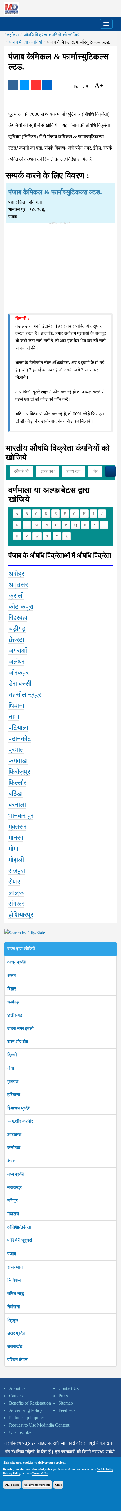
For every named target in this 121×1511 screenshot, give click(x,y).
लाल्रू (16, 892)
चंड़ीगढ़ (17, 628)
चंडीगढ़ (13, 1002)
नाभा (13, 716)
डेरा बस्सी (19, 683)
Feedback (67, 1410)
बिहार (11, 988)
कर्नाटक (13, 1147)
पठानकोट (19, 738)
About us (17, 1388)
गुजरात (12, 1081)
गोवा (10, 1068)
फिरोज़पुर (19, 771)
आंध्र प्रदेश (16, 962)
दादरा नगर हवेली (20, 1028)
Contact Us (69, 1388)
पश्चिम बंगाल (17, 1359)
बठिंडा (15, 793)
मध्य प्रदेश (15, 1174)
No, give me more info (37, 1484)
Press (63, 1395)
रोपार (14, 881)
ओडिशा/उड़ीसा (19, 1227)
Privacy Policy (11, 1473)
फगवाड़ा (18, 760)
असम (11, 975)
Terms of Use (40, 1473)
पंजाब (11, 1253)
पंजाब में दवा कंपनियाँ (25, 42)
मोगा (13, 849)
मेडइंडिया (11, 34)
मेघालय (13, 1213)
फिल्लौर (17, 782)
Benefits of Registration (30, 1403)
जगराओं (17, 650)
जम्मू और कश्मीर (20, 1121)
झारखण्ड (14, 1134)
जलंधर (16, 661)
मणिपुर (12, 1200)
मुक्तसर (17, 826)
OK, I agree (12, 1484)
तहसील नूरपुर (24, 694)
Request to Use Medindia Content (39, 1425)
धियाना (16, 705)
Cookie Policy (105, 1469)
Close (58, 1484)
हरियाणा (13, 1094)
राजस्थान (15, 1267)
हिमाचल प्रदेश (18, 1107)
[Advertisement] (60, 264)
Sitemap (66, 1403)
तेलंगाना (13, 1306)
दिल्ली (12, 1054)
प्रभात (16, 749)
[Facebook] (13, 85)
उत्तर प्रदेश (16, 1333)
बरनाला (17, 804)
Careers (16, 1395)
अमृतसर (18, 584)
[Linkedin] (47, 85)
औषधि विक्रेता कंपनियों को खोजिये (51, 34)
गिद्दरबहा (17, 617)
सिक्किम (14, 1280)
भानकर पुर (20, 815)
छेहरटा (16, 639)
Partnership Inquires (26, 1417)
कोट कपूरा (20, 606)
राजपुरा (16, 870)
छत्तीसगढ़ (14, 1015)
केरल (11, 1160)
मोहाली (16, 860)
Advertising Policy (25, 1410)
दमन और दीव (17, 1041)
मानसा (15, 837)
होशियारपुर (20, 914)
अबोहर (16, 573)
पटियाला (18, 727)
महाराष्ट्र (14, 1187)
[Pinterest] (36, 85)
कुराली (16, 595)
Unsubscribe (20, 1432)
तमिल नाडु (15, 1293)
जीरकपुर (18, 672)
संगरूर (16, 903)
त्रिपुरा (12, 1320)
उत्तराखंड (14, 1346)
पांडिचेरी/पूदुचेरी (19, 1240)
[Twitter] (24, 85)
